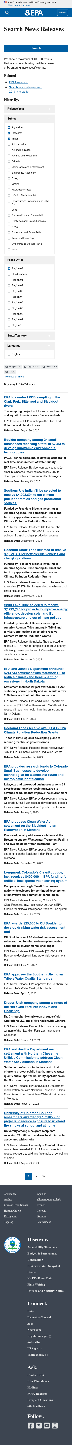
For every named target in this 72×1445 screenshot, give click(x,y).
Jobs (30, 1323)
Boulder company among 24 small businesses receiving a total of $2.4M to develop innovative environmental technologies (34, 446)
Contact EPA (35, 1375)
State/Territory (17, 336)
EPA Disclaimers (38, 1381)
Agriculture (33, 367)
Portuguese (10, 1216)
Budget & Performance (42, 1253)
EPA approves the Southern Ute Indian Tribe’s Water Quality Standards (33, 976)
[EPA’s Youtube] (47, 1425)
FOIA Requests (37, 1394)
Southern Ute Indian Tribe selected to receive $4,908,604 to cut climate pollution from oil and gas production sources (32, 497)
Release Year (15, 109)
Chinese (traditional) (16, 1205)
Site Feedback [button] (36, 1406)
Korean (41, 1211)
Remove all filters (14, 377)
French (41, 1205)
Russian (41, 1216)
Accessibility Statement (42, 1247)
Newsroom (34, 1330)
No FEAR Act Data (39, 1278)
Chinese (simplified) (49, 1199)
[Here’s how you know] (36, 4)
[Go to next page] (36, 1176)
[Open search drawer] (7, 13)
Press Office (15, 260)
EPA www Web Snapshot (43, 1266)
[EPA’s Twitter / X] (38, 1425)
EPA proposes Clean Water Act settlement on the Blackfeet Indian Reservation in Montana (30, 825)
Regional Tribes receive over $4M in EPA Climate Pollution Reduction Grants (35, 730)
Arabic (8, 1199)
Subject (12, 119)
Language (13, 346)
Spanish (41, 1194)
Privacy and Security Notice (45, 1291)
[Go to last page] (43, 1176)
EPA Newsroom (18, 82)
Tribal (12, 372)
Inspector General (39, 1317)
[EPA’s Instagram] (55, 1425)
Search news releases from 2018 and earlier (25, 90)
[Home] (34, 13)
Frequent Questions (40, 1400)
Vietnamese (44, 1222)
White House (35, 1354)
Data (30, 1311)
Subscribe (33, 1342)
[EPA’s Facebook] (30, 1425)
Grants (32, 1272)
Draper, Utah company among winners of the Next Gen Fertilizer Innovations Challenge (35, 1007)
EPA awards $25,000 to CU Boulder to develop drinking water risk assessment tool (34, 927)
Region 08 (15, 367)
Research (51, 367)
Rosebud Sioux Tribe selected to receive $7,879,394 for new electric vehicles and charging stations (35, 554)
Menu (62, 12)
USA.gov (33, 1348)
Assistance (10, 1194)
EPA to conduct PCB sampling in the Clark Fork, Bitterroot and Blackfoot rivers (32, 401)
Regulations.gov (37, 1336)
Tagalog (8, 1222)
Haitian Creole (12, 1211)
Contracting (35, 1260)
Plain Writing (36, 1284)
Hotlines (32, 1387)
